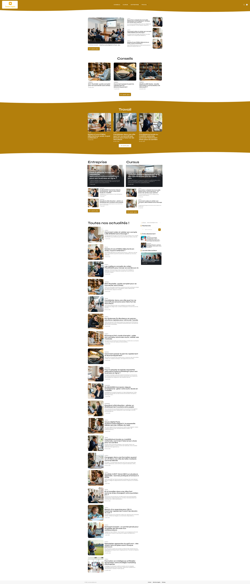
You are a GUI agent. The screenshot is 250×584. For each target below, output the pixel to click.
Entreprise (92, 170)
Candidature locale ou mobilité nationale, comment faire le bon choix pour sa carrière (148, 136)
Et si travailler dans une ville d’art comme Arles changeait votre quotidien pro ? (121, 493)
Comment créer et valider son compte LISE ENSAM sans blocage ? (139, 32)
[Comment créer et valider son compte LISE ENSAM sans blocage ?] (157, 33)
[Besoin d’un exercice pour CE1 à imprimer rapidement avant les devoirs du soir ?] (96, 513)
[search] (244, 5)
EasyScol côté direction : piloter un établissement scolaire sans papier (111, 201)
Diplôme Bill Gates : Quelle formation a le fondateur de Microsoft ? (149, 85)
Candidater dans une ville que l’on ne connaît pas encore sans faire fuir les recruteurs (124, 136)
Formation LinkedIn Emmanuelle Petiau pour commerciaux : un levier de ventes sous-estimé (138, 21)
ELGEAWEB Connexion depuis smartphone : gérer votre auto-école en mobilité (110, 191)
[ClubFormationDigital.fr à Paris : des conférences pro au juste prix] (106, 31)
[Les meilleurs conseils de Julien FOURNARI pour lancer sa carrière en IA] (96, 269)
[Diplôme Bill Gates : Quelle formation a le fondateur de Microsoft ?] (150, 72)
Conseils (90, 82)
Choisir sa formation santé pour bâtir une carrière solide (150, 261)
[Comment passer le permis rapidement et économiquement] (125, 72)
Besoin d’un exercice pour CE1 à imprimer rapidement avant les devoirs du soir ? (121, 511)
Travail (128, 40)
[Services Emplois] (10, 4)
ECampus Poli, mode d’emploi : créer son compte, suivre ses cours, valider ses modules (122, 337)
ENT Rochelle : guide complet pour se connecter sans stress (99, 84)
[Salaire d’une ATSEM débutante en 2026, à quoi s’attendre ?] (157, 44)
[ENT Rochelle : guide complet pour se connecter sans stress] (99, 72)
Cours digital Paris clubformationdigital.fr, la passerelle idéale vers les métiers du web (120, 423)
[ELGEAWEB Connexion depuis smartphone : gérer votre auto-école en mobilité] (93, 192)
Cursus (128, 18)
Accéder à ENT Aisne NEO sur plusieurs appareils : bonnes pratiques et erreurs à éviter (122, 475)
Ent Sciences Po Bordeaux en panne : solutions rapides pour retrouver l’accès (121, 319)
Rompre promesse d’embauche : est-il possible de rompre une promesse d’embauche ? (153, 239)
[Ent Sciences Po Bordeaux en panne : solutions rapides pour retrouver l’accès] (96, 321)
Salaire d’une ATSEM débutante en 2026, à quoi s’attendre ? (138, 43)
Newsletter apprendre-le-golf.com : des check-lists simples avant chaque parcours (121, 545)
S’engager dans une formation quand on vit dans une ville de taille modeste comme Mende (120, 458)
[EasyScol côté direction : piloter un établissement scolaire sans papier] (93, 203)
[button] (160, 222)
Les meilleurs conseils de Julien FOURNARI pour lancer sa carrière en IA (121, 267)
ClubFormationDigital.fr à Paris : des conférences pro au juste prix (110, 45)
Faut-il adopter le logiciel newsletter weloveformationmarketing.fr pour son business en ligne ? (104, 175)
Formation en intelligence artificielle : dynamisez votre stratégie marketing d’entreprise (120, 562)
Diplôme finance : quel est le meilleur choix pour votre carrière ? (154, 246)
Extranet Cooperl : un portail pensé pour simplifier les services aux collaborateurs (121, 528)
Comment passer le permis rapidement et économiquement (124, 85)
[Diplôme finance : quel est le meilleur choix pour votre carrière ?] (143, 245)
